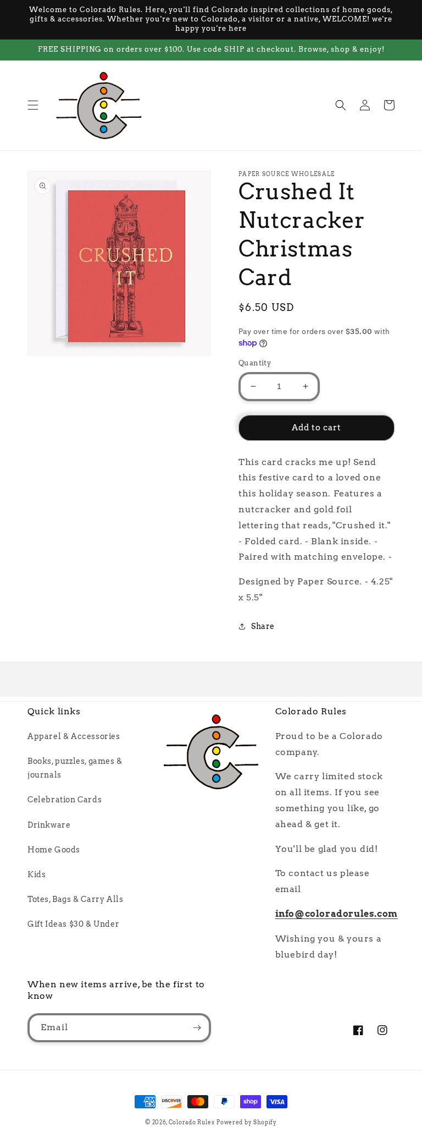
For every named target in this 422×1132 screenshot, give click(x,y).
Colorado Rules (192, 1122)
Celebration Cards (64, 799)
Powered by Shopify (246, 1122)
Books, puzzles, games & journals (75, 768)
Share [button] (263, 626)
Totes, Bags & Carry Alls (75, 899)
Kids (36, 874)
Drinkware (48, 825)
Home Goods (53, 849)
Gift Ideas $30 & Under (73, 924)
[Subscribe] (197, 1027)
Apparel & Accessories (73, 736)
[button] (33, 105)
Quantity (254, 363)
